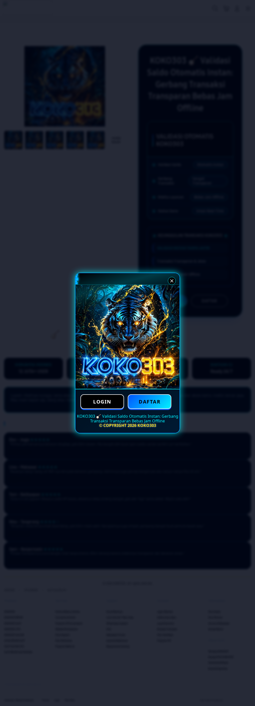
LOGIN (102, 401)
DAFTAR (149, 401)
